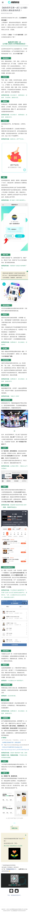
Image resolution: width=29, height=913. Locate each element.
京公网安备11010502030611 (18, 910)
